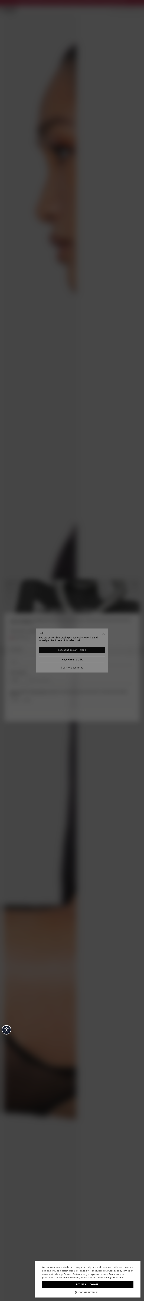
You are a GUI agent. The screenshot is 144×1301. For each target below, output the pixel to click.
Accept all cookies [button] (88, 1284)
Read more (118, 1277)
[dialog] (87, 1279)
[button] (87, 1292)
